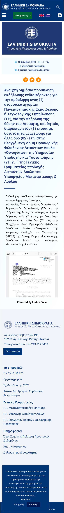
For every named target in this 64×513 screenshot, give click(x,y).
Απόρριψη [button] (19, 504)
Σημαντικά (44, 70)
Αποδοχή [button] (33, 504)
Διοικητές (22, 70)
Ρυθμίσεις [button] (25, 499)
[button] (57, 7)
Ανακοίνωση (27, 66)
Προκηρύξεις (39, 66)
